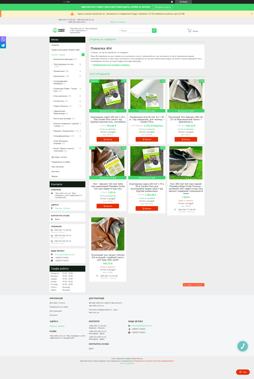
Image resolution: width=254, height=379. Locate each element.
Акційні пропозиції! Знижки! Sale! (66, 50)
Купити (109, 139)
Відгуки (55, 176)
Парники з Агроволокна (64, 131)
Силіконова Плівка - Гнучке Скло (65, 90)
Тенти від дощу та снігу (64, 64)
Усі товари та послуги (192, 285)
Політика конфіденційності (164, 361)
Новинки (55, 45)
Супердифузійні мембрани (60, 82)
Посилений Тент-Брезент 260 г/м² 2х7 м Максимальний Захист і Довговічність (185, 119)
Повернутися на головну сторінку (111, 65)
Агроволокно (59, 71)
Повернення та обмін (61, 162)
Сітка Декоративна (62, 136)
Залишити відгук (162, 7)
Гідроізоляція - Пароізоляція (60, 112)
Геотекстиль (59, 101)
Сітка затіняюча (60, 96)
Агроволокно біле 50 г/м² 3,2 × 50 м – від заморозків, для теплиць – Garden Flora (146, 119)
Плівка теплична (61, 106)
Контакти (55, 171)
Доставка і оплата (59, 157)
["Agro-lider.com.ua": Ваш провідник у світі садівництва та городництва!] (59, 30)
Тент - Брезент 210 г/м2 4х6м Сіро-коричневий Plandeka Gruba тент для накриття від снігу (108, 186)
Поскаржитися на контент (143, 361)
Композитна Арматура (63, 59)
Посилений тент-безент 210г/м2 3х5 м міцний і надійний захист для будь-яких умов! (107, 257)
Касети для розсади (62, 118)
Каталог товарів (58, 55)
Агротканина (59, 76)
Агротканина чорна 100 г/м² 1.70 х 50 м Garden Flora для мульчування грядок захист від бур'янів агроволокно (146, 187)
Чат (245, 372)
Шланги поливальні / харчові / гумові (66, 124)
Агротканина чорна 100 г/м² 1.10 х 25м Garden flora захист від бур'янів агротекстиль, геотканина (107, 119)
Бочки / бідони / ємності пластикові (64, 149)
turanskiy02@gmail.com (65, 255)
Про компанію (58, 167)
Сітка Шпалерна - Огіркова (61, 142)
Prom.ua (140, 359)
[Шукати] (154, 30)
